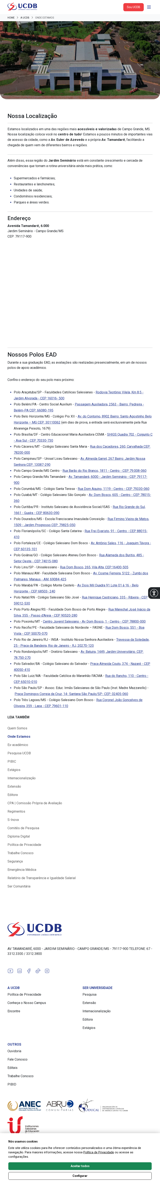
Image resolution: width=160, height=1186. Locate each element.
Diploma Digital (19, 836)
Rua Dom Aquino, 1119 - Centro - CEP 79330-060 (113, 489)
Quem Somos (17, 728)
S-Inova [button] (13, 820)
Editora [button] (13, 795)
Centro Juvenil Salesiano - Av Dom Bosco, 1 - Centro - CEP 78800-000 (94, 621)
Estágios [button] (14, 770)
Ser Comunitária (19, 886)
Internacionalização (96, 1011)
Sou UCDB (133, 7)
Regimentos (16, 811)
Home (11, 17)
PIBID (12, 1084)
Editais (13, 1068)
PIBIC (12, 761)
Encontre (14, 1011)
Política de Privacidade (24, 845)
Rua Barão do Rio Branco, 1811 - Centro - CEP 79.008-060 (104, 471)
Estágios (88, 1028)
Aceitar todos (80, 1166)
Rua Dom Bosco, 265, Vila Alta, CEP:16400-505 (94, 567)
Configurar (80, 1175)
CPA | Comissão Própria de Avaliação (35, 803)
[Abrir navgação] (148, 7)
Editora (87, 1019)
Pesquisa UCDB (19, 753)
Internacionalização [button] (22, 778)
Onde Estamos (19, 737)
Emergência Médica (22, 870)
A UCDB (24, 17)
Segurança (15, 861)
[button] (154, 593)
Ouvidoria (14, 1051)
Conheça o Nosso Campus (27, 1003)
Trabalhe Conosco (21, 853)
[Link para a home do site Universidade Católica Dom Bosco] (80, 929)
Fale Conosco (18, 1059)
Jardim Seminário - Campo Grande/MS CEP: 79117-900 (36, 231)
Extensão (14, 786)
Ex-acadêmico (18, 745)
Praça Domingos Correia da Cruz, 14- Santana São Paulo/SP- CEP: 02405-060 (71, 694)
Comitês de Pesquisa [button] (23, 828)
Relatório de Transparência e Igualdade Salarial (42, 878)
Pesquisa (89, 994)
